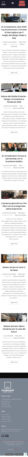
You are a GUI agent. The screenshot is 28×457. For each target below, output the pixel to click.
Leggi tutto (15, 72)
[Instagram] (7, 436)
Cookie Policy (19, 454)
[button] (12, 3)
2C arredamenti (8, 336)
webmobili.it (17, 449)
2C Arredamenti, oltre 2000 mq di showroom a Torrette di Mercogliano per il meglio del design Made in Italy (14, 32)
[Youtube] (5, 436)
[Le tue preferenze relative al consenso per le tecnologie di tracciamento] (25, 454)
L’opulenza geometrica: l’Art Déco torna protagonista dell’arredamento (14, 206)
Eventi (24, 42)
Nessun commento (18, 108)
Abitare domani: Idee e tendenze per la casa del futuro (14, 329)
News (5, 44)
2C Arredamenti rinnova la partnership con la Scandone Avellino (14, 159)
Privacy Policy (10, 454)
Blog (20, 42)
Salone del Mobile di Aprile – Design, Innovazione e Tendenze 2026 (14, 99)
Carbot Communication (10, 42)
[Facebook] (2, 436)
